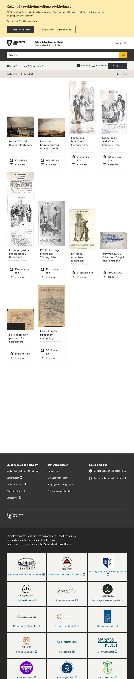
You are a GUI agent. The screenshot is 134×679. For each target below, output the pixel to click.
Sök (123, 55)
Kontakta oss (54, 471)
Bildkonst (25, 74)
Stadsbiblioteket (14, 491)
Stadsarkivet (12, 498)
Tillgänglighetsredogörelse (60, 484)
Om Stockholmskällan (58, 478)
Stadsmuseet (13, 478)
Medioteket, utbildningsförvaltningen (23, 471)
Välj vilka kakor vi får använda (56, 29)
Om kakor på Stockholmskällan (21, 21)
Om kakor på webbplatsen (60, 491)
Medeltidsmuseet (15, 484)
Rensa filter (121, 74)
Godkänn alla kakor (20, 29)
